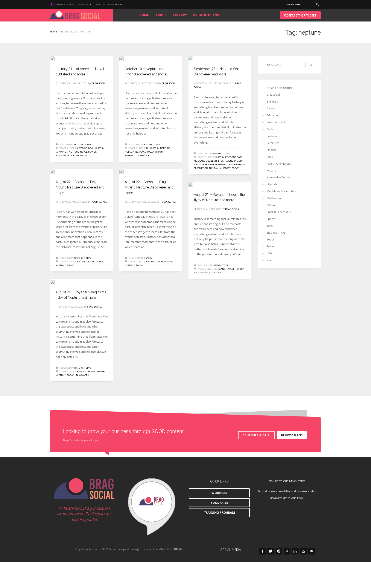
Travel (270, 246)
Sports (271, 219)
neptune (74, 151)
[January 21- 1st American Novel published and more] (55, 58)
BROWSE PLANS (292, 435)
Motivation (274, 198)
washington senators (138, 155)
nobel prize (131, 151)
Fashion (272, 136)
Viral (269, 260)
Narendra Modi (233, 160)
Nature (271, 205)
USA (269, 253)
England (220, 268)
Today (87, 144)
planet (92, 151)
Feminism (273, 143)
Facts (270, 129)
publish (74, 155)
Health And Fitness (279, 163)
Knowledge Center (278, 177)
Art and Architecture (279, 88)
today (83, 155)
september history (216, 164)
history (99, 148)
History (78, 144)
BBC (79, 261)
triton (159, 151)
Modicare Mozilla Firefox (209, 160)
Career (271, 108)
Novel (83, 151)
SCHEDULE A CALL (256, 435)
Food (270, 157)
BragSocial (273, 94)
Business (272, 101)
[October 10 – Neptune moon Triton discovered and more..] (124, 58)
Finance (272, 150)
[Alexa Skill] (151, 507)
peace (142, 151)
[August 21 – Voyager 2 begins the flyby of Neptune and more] (194, 184)
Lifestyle (272, 184)
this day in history (220, 168)
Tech (270, 226)
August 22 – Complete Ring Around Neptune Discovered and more (80, 187)
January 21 (62, 151)
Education (273, 115)
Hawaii (230, 268)
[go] (310, 64)
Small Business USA (279, 212)
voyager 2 (215, 272)
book (91, 148)
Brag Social (99, 83)
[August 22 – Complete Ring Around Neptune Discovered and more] (55, 171)
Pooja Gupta (99, 201)
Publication (62, 155)
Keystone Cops (233, 157)
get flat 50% (93, 4)
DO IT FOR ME (173, 549)
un (206, 272)
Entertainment (276, 122)
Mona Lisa (97, 261)
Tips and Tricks (276, 232)
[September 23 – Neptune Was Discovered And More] (194, 58)
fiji (147, 148)
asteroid (82, 148)
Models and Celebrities (281, 191)
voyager (84, 375)
